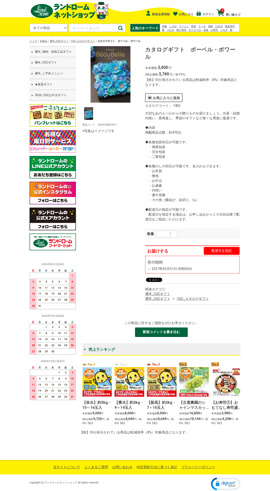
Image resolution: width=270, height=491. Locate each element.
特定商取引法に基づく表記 (157, 467)
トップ (33, 41)
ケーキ (202, 26)
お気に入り (186, 14)
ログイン (208, 14)
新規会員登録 (160, 14)
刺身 (193, 26)
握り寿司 (181, 29)
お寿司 (214, 29)
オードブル (195, 29)
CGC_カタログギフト (83, 41)
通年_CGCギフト (59, 41)
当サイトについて (66, 467)
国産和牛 (230, 26)
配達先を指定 (222, 251)
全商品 (43, 41)
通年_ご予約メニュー (49, 73)
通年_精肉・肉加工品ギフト (53, 51)
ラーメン (184, 26)
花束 (205, 29)
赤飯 (164, 26)
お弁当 (219, 26)
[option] (110, 74)
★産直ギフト (44, 84)
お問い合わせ (122, 467)
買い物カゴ (231, 12)
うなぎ (170, 29)
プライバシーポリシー (198, 467)
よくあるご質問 (96, 467)
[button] (225, 484)
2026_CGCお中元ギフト (51, 95)
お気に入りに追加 (166, 98)
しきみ (173, 26)
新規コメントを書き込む (161, 332)
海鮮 (210, 26)
